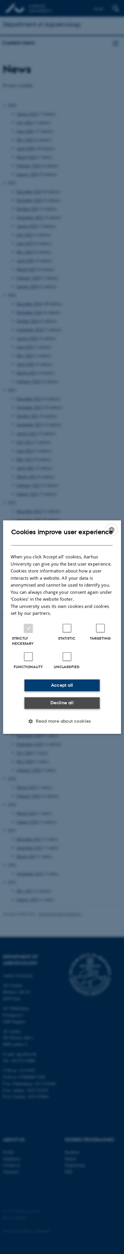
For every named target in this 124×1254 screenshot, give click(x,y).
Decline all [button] (62, 702)
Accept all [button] (62, 685)
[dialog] (62, 627)
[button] (62, 721)
